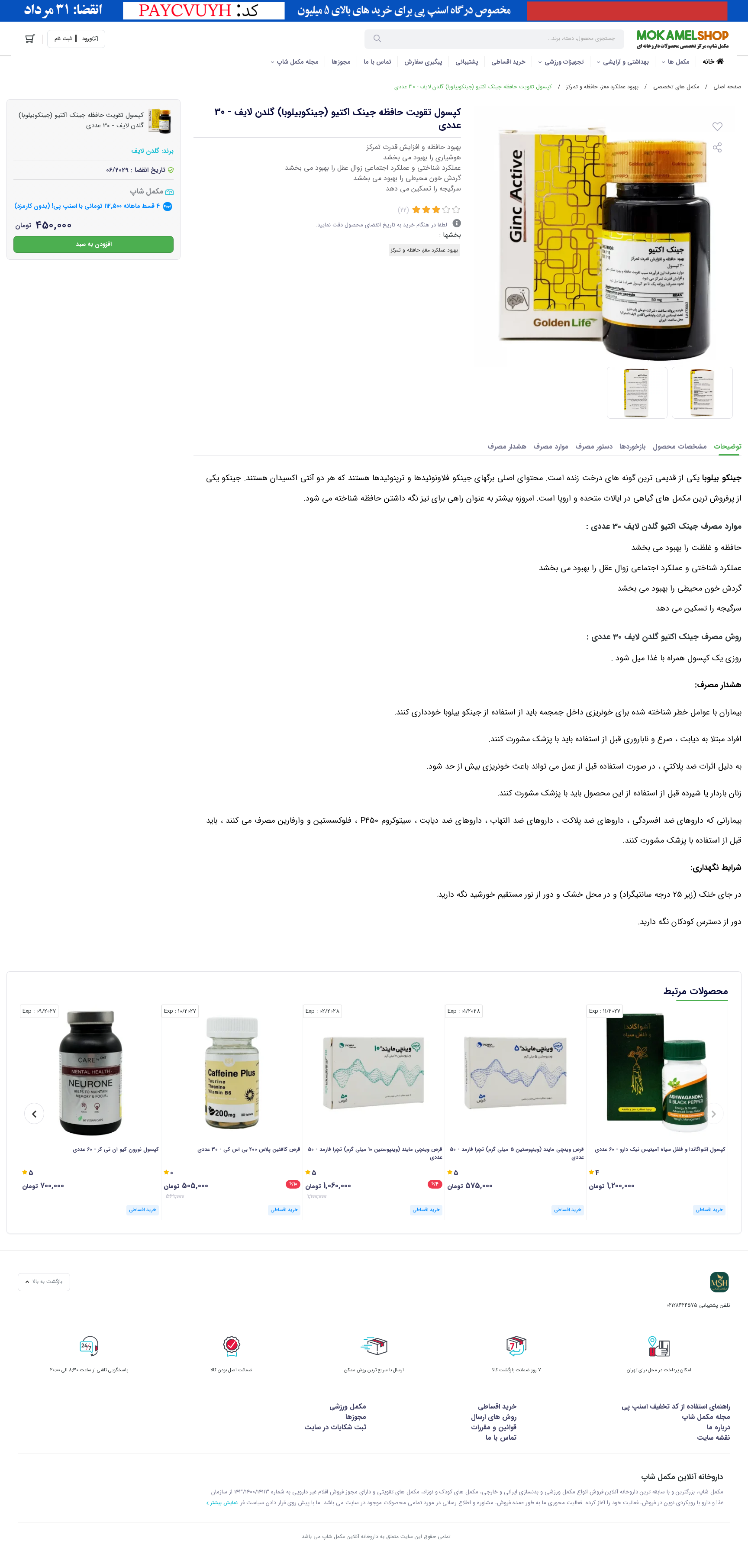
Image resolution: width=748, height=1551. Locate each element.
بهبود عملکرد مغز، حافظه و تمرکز (602, 87)
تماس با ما (377, 62)
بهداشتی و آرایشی (626, 62)
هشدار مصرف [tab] (506, 446)
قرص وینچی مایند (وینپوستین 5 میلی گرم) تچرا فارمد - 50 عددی (517, 1153)
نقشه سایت (713, 1437)
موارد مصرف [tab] (550, 446)
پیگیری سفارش (423, 62)
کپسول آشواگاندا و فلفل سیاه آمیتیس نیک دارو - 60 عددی (660, 1150)
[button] (714, 1113)
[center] (377, 39)
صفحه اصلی (727, 87)
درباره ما (718, 1427)
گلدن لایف (145, 151)
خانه (709, 62)
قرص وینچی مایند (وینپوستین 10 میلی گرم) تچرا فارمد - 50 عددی (375, 1153)
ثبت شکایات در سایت (335, 1427)
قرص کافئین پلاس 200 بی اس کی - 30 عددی (248, 1150)
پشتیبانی (466, 62)
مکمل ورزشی (347, 1406)
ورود (87, 39)
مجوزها (341, 62)
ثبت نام (63, 39)
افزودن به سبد (94, 244)
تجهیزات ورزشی (564, 62)
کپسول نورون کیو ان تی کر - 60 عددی (116, 1150)
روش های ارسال (493, 1417)
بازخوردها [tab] (632, 446)
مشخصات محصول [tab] (680, 446)
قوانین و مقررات (493, 1427)
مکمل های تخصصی (676, 87)
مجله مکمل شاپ (298, 62)
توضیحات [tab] (728, 446)
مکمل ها (679, 62)
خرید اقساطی (508, 62)
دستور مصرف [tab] (594, 446)
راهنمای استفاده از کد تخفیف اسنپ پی (676, 1406)
